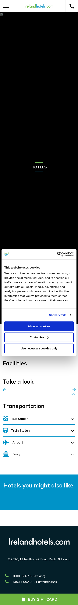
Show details (57, 314)
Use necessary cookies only (39, 348)
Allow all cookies (39, 326)
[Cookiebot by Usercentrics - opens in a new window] (57, 254)
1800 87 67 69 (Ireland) (28, 576)
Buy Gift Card (42, 599)
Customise (37, 337)
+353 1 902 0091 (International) (34, 582)
